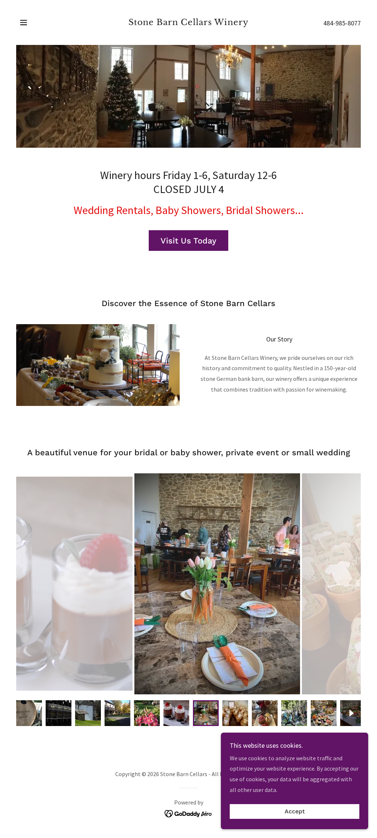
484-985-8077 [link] (342, 23)
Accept (295, 811)
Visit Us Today (188, 240)
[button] (23, 22)
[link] (188, 23)
